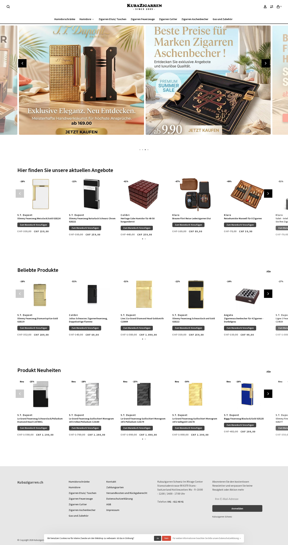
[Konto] (266, 7)
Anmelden (237, 508)
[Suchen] (8, 7)
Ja (157, 538)
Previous (22, 63)
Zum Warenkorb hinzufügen (33, 224)
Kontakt (111, 481)
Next (266, 63)
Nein (166, 538)
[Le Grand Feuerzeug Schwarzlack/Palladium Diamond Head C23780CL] (40, 394)
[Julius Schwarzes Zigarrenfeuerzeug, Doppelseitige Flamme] (92, 294)
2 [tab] (142, 149)
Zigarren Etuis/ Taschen (112, 19)
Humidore (85, 19)
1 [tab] (140, 149)
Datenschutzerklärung (119, 498)
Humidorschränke (64, 19)
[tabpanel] (80, 85)
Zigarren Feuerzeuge (143, 19)
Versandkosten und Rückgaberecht (126, 493)
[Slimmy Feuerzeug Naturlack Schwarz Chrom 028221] (92, 194)
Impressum (112, 510)
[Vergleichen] (272, 7)
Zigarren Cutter (168, 19)
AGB (108, 504)
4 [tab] (148, 149)
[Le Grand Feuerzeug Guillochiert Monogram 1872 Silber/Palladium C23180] (92, 394)
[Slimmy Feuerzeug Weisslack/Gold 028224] (40, 194)
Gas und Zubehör (222, 19)
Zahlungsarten (115, 487)
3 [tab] (145, 149)
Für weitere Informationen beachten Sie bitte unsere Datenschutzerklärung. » (207, 538)
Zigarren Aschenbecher (195, 19)
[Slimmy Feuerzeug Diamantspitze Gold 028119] (40, 294)
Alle (268, 271)
